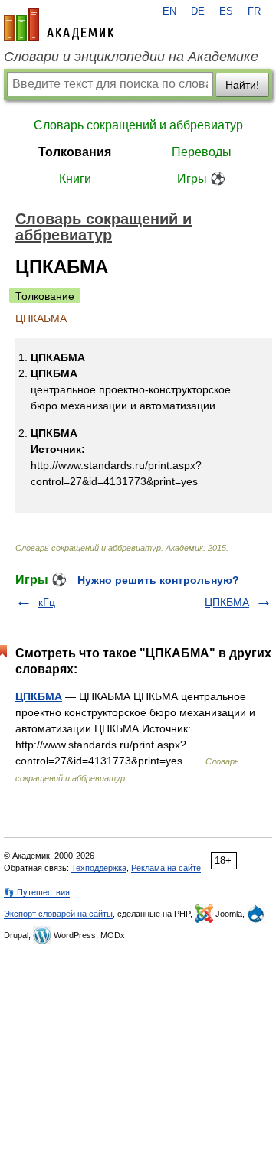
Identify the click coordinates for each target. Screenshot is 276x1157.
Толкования (74, 151)
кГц (46, 602)
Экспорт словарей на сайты (58, 913)
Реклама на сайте (166, 867)
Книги (75, 178)
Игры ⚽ (201, 178)
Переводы (202, 151)
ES (226, 11)
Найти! (242, 85)
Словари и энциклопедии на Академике (131, 56)
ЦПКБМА (227, 602)
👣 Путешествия (37, 892)
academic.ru (59, 24)
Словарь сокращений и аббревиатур (138, 125)
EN (169, 11)
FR (254, 11)
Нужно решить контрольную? (158, 580)
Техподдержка (99, 867)
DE (198, 11)
